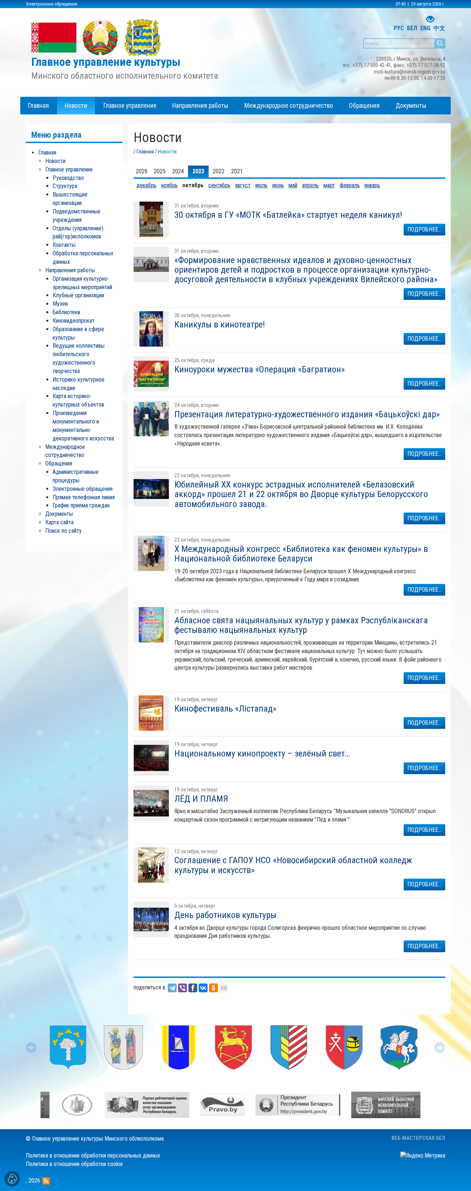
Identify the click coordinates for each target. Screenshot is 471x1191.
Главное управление (69, 169)
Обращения (58, 463)
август (243, 185)
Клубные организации (78, 295)
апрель (310, 185)
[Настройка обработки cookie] (12, 1179)
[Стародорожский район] (234, 1047)
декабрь (146, 185)
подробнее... (424, 229)
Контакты (64, 244)
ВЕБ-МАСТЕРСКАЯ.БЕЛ (418, 1138)
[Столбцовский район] (178, 1047)
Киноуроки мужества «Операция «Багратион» (259, 369)
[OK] (213, 987)
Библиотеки (66, 312)
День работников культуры (225, 915)
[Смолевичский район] (344, 1047)
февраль (350, 185)
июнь (278, 185)
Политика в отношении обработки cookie (74, 1163)
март (329, 185)
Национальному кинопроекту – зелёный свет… (262, 753)
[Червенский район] (68, 1047)
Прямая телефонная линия (84, 497)
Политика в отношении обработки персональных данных (93, 1155)
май (292, 185)
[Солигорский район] (289, 1047)
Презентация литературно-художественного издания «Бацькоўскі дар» (307, 414)
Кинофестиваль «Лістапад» (225, 708)
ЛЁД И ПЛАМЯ (201, 799)
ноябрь (169, 185)
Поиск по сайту (63, 530)
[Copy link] (223, 987)
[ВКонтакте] (203, 987)
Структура (65, 185)
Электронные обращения (51, 4)
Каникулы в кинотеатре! (219, 324)
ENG (425, 28)
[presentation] (31, 1047)
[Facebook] (192, 987)
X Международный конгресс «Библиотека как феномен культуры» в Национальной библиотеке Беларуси (301, 554)
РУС (399, 28)
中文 (439, 28)
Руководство (68, 177)
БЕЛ (412, 28)
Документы (59, 513)
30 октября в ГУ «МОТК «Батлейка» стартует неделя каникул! (288, 215)
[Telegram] (172, 987)
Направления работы (70, 270)
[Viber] (182, 987)
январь (372, 185)
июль (261, 185)
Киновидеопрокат (74, 320)
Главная (145, 152)
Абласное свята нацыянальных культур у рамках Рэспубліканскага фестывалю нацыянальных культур (301, 625)
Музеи (60, 303)
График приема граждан (81, 505)
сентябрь (219, 185)
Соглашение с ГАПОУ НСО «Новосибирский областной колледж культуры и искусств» (293, 865)
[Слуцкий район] (399, 1047)
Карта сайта (59, 522)
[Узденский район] (123, 1047)
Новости (55, 160)
